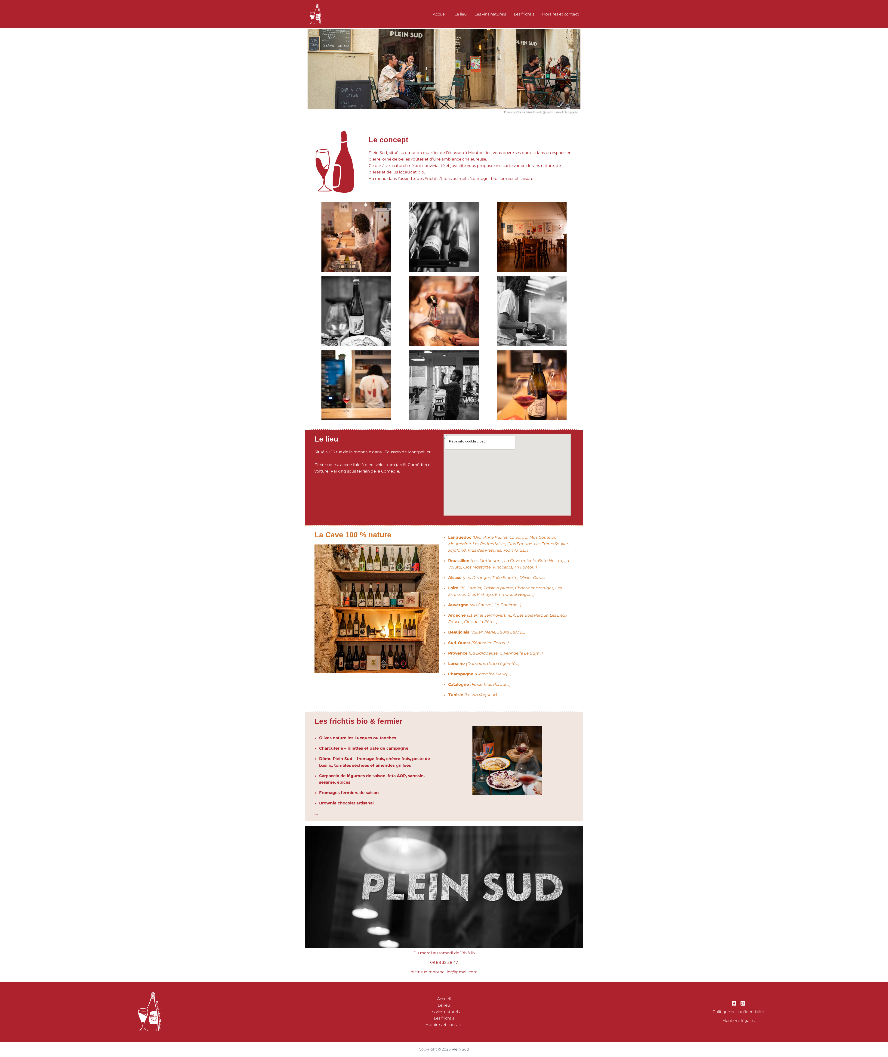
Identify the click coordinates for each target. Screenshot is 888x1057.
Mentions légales (738, 1020)
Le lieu (460, 14)
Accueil (440, 14)
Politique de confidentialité (738, 1011)
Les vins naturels (490, 14)
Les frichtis (524, 14)
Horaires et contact (560, 14)
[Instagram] (742, 1003)
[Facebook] (734, 1003)
